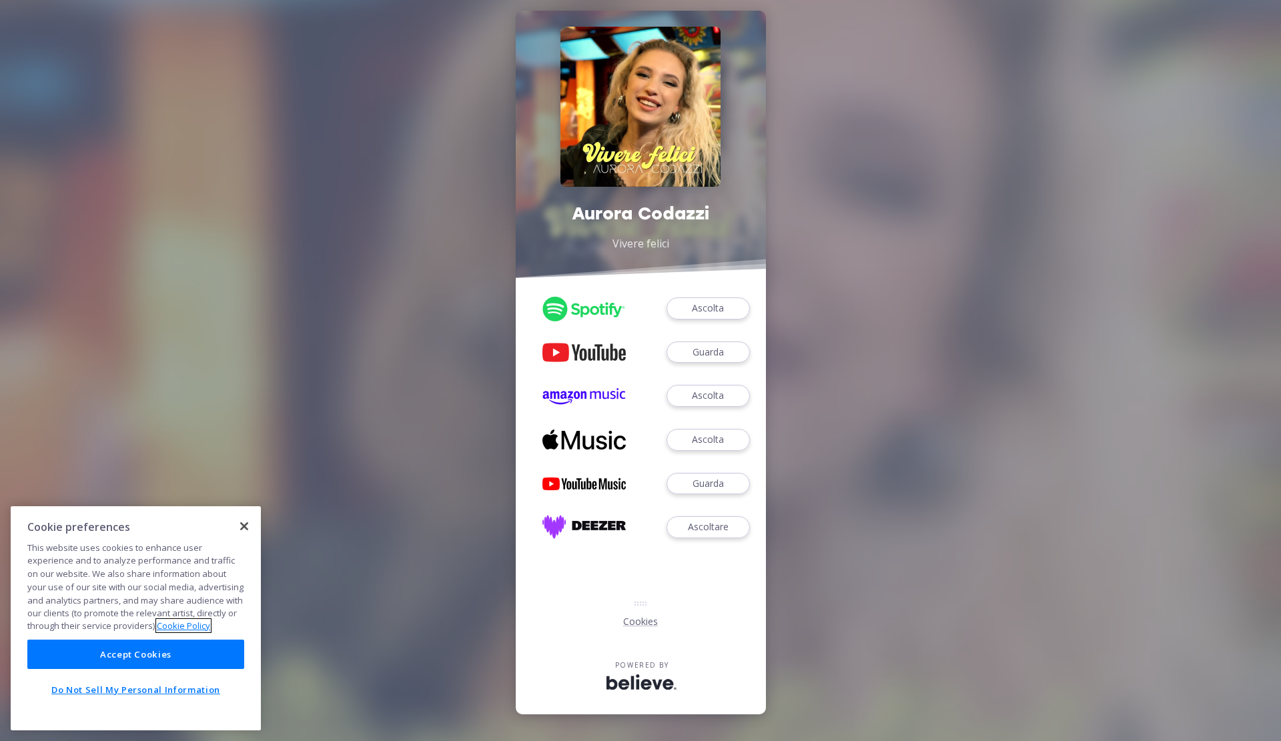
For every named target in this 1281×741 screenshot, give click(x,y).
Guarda (708, 351)
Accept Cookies (135, 654)
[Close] (244, 526)
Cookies (640, 621)
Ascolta (708, 307)
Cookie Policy (183, 626)
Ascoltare (708, 526)
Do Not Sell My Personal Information (135, 690)
